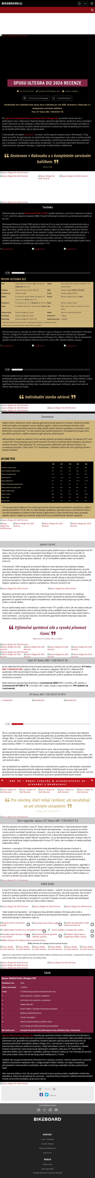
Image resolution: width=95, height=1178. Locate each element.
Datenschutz (47, 1164)
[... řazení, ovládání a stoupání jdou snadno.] (66, 930)
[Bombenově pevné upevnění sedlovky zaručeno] (47, 935)
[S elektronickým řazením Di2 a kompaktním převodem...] (23, 930)
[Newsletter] (56, 1110)
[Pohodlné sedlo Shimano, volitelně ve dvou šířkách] (15, 935)
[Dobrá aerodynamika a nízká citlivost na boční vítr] (79, 924)
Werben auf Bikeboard (47, 1148)
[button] (92, 10)
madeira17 (29, 134)
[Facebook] (38, 1110)
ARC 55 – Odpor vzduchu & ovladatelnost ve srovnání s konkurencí (48, 782)
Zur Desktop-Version (47, 1105)
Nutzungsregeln (48, 1169)
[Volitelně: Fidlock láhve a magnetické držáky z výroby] (79, 935)
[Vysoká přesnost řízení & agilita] (45, 923)
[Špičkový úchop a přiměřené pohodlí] (15, 924)
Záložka (47, 1089)
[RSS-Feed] (50, 1110)
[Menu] (92, 3)
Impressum (47, 1153)
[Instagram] (44, 1110)
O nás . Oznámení (47, 1139)
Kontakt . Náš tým (47, 1144)
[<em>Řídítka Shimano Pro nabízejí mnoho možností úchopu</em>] (23, 940)
